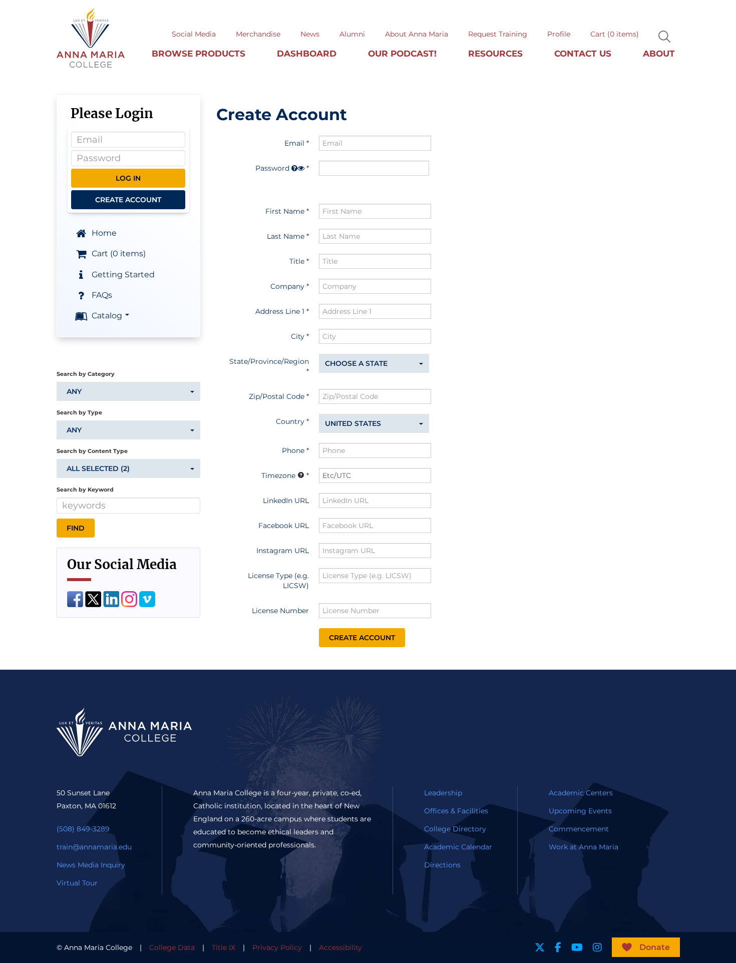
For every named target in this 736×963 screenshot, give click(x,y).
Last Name (285, 236)
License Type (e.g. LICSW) (278, 580)
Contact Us (582, 54)
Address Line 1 (279, 311)
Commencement (579, 828)
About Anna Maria (416, 34)
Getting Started (122, 274)
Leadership (443, 792)
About (659, 54)
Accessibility (340, 947)
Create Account (128, 199)
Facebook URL (283, 525)
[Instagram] (129, 598)
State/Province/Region (269, 361)
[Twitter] (93, 598)
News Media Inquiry (91, 864)
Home (103, 233)
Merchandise (258, 34)
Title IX (223, 947)
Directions (442, 864)
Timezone (278, 475)
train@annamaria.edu (94, 846)
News (309, 34)
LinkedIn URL (286, 500)
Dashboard (306, 54)
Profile (558, 34)
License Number (280, 610)
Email (294, 143)
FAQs (101, 295)
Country (290, 421)
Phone (293, 450)
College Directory (455, 828)
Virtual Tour (77, 882)
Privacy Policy (277, 947)
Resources (495, 54)
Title (296, 261)
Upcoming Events (580, 810)
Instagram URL (282, 550)
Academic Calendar (458, 846)
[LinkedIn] (111, 598)
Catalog (107, 315)
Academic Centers (581, 792)
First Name (284, 211)
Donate (654, 947)
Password (272, 168)
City (297, 336)
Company (287, 286)
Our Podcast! (402, 54)
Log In (128, 178)
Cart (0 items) (614, 34)
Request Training (497, 34)
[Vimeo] (147, 598)
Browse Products (198, 54)
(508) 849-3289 (83, 828)
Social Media (194, 34)
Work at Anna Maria (583, 846)
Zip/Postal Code (276, 396)
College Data (172, 947)
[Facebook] (75, 598)
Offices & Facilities (456, 810)
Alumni (352, 34)
